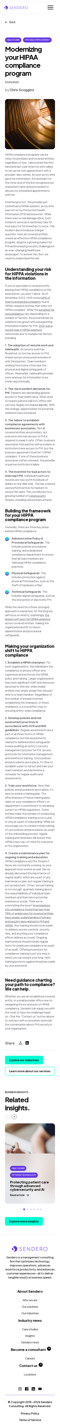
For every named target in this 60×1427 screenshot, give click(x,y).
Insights (30, 1335)
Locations (30, 1374)
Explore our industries (24, 1060)
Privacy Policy (30, 1413)
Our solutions (30, 1306)
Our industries (30, 1313)
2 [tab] (27, 1209)
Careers (30, 1358)
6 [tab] (41, 1209)
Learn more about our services (29, 1071)
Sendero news (30, 1342)
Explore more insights (24, 1221)
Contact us (28, 1365)
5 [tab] (37, 1209)
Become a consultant (28, 1349)
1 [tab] (24, 1209)
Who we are (30, 1300)
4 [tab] (34, 1209)
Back (12, 22)
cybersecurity (37, 496)
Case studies (30, 1329)
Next (14, 1116)
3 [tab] (31, 1209)
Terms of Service (30, 1420)
